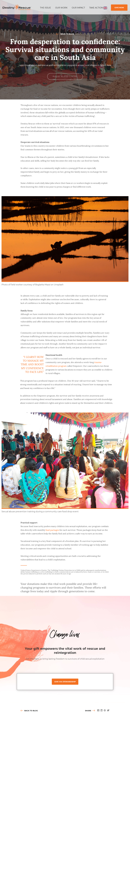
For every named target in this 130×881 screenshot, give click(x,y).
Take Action (96, 8)
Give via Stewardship (65, 682)
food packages (52, 530)
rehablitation (52, 366)
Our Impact (78, 8)
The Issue (45, 8)
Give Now (119, 8)
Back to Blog (67, 34)
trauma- (98, 362)
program (62, 366)
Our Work (61, 8)
